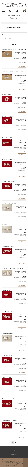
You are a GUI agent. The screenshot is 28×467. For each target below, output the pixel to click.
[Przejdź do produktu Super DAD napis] (7, 294)
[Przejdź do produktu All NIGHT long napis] (7, 120)
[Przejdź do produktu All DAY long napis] (7, 99)
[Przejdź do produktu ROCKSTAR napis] (7, 229)
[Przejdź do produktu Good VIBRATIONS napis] (7, 142)
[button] (3, 11)
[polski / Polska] (14, 18)
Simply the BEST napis (8, 246)
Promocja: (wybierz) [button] (6, 38)
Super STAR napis (7, 355)
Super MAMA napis (7, 312)
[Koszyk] (24, 11)
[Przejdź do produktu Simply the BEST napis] (7, 251)
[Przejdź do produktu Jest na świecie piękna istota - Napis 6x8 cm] (7, 54)
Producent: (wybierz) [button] (7, 31)
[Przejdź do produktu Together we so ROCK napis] (7, 425)
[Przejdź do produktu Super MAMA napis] (7, 316)
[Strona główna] (14, 5)
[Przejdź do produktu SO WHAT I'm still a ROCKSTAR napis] (7, 273)
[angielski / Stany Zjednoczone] (14, 19)
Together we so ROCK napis (9, 420)
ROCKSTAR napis (7, 225)
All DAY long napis (7, 94)
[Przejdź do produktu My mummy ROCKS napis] (7, 207)
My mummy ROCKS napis (9, 203)
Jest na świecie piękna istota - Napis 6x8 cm (14, 49)
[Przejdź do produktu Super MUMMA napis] (7, 338)
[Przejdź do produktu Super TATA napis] (7, 381)
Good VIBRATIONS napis (9, 138)
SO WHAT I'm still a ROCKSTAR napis (12, 268)
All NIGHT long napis (7, 116)
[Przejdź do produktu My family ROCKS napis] (7, 186)
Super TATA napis (7, 377)
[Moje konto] (17, 11)
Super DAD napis (6, 290)
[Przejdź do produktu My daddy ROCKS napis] (7, 164)
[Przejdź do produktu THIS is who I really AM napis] (7, 403)
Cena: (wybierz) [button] (5, 34)
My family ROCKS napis (8, 181)
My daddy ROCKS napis (8, 159)
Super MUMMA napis (7, 333)
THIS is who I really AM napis (10, 399)
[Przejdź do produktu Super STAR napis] (7, 360)
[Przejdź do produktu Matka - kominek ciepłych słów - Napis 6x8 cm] (7, 77)
